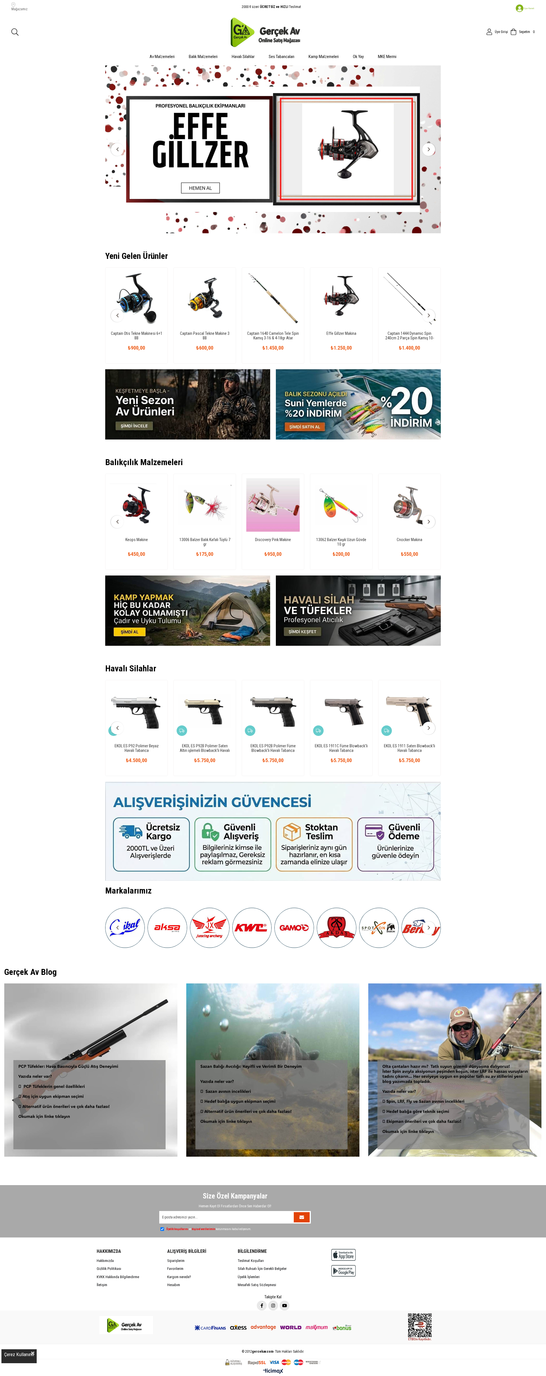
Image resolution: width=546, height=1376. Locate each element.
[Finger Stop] (341, 274)
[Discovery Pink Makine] (136, 481)
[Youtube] (284, 1281)
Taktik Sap (410, 309)
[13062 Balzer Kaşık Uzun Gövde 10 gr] (204, 481)
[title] (273, 137)
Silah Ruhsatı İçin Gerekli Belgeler (262, 1244)
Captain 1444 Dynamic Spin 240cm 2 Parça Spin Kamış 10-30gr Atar (273, 311)
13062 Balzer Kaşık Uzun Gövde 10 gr (205, 517)
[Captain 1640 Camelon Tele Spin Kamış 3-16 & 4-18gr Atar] (136, 274)
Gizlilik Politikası (109, 1244)
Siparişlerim (176, 1236)
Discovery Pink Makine (136, 515)
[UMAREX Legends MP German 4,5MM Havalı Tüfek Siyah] (288, 687)
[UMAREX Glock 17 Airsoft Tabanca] (356, 687)
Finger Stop (341, 309)
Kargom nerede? (179, 1253)
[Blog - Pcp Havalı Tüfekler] (91, 1045)
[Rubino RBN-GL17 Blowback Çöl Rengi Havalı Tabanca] (424, 687)
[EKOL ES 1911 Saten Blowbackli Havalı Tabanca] (220, 687)
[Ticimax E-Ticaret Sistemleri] (273, 1347)
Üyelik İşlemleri (249, 1253)
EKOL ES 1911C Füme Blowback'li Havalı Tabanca (151, 724)
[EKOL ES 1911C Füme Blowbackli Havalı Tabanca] (151, 687)
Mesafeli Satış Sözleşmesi (257, 1261)
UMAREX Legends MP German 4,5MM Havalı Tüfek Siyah (288, 724)
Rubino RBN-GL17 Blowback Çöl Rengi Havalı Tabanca (424, 724)
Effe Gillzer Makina (205, 309)
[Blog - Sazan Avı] (273, 1045)
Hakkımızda (105, 1236)
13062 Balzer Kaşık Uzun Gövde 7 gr (341, 517)
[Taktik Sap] (409, 274)
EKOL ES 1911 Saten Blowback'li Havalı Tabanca (219, 724)
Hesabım (173, 1261)
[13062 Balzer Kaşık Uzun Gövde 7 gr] (341, 481)
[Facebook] (262, 1281)
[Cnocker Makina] (273, 481)
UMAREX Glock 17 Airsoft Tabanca (356, 724)
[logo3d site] (126, 1301)
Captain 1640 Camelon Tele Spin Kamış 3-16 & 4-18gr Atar (136, 311)
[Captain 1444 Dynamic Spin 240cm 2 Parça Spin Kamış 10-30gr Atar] (273, 274)
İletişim (102, 1261)
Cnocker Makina (273, 515)
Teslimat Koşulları (251, 1236)
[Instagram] (273, 1281)
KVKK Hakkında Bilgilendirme (118, 1253)
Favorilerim (175, 1244)
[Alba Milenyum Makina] (409, 481)
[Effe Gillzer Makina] (204, 274)
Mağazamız (19, 9)
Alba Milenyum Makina (409, 515)
